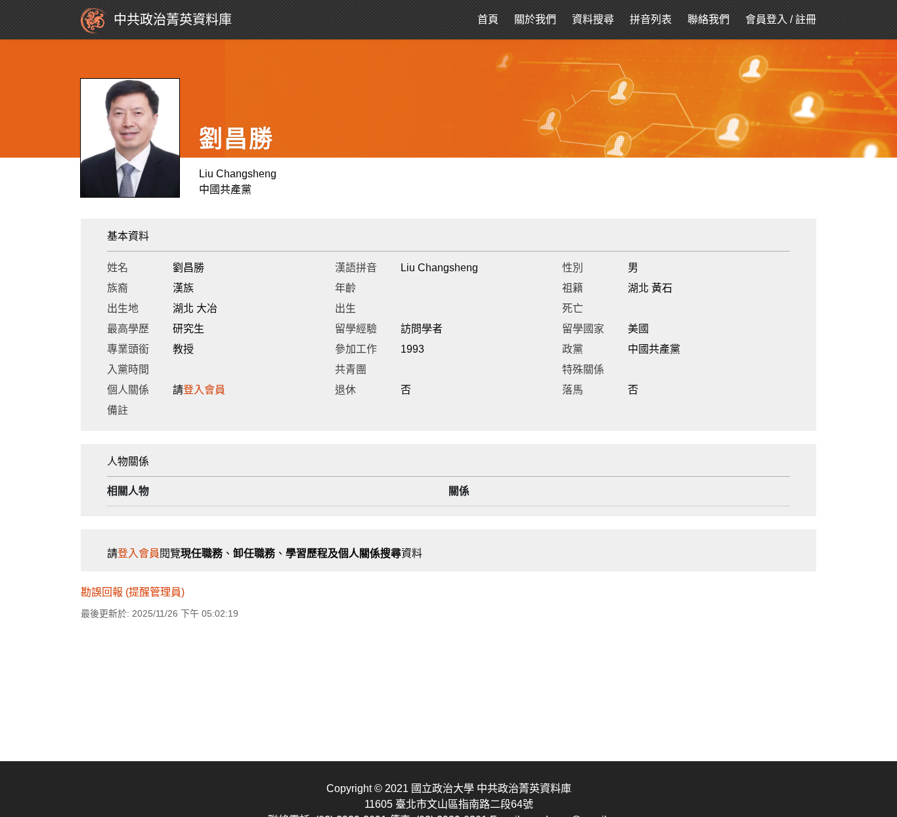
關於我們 (535, 19)
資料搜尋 (593, 19)
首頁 (487, 19)
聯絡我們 (709, 19)
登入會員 (204, 389)
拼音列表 (651, 19)
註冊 (805, 19)
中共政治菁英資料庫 (173, 19)
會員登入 (766, 19)
